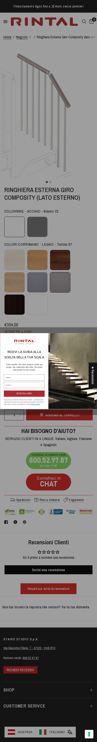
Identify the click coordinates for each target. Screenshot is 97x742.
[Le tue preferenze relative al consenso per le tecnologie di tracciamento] (89, 734)
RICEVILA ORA (24, 393)
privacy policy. (35, 404)
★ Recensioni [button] (92, 375)
